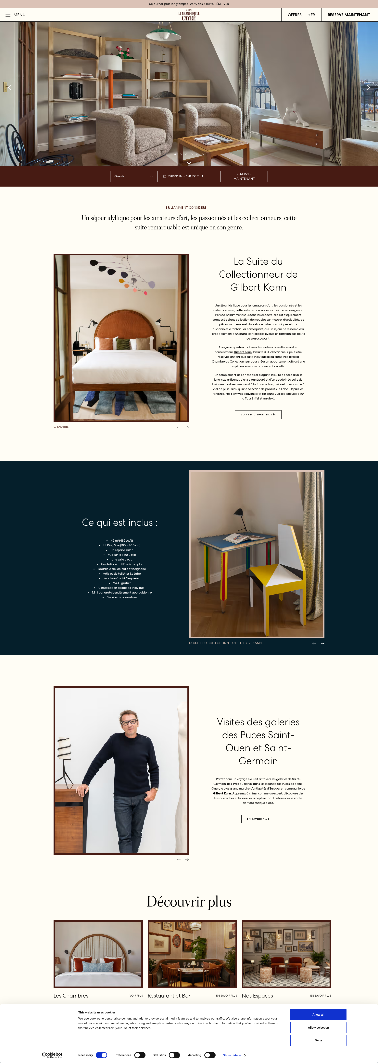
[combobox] (134, 176)
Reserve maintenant (349, 14)
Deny (318, 1040)
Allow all (318, 1014)
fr (313, 14)
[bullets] (175, 154)
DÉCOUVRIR (231, 4)
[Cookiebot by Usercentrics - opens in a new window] (52, 1055)
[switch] (139, 1055)
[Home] (189, 14)
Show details (232, 1055)
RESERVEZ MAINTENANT (244, 176)
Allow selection (318, 1027)
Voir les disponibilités (258, 414)
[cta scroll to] (189, 163)
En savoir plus (258, 818)
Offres (295, 14)
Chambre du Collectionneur (231, 361)
